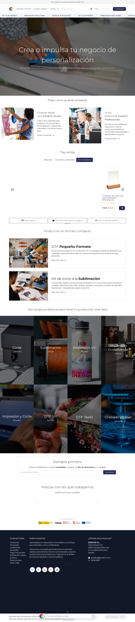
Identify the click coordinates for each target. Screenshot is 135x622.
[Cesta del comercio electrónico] (91, 9)
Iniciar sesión (106, 9)
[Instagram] (50, 569)
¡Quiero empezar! (44, 135)
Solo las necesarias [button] (111, 617)
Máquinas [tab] (48, 160)
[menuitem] (24, 9)
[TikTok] (57, 569)
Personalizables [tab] (84, 160)
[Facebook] (38, 569)
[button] (67, 9)
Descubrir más (57, 260)
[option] (67, 189)
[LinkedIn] (32, 569)
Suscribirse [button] (109, 472)
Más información (68, 619)
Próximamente (111, 139)
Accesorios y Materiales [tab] (65, 160)
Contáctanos (119, 9)
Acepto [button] (122, 617)
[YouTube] (44, 569)
